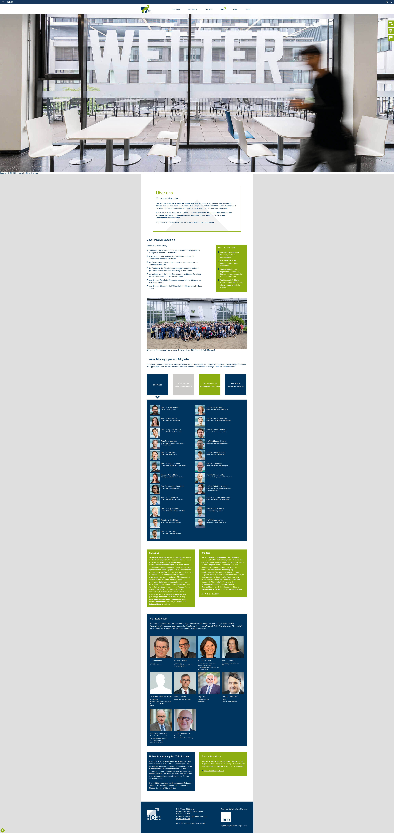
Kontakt (248, 9)
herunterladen (157, 778)
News (235, 9)
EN (390, 2)
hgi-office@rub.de (183, 819)
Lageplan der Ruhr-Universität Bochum (191, 823)
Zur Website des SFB (210, 594)
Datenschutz (235, 825)
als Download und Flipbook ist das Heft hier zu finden (169, 786)
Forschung (176, 9)
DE (387, 2)
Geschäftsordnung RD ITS (214, 771)
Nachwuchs (192, 9)
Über (222, 9)
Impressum (225, 825)
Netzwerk (208, 9)
